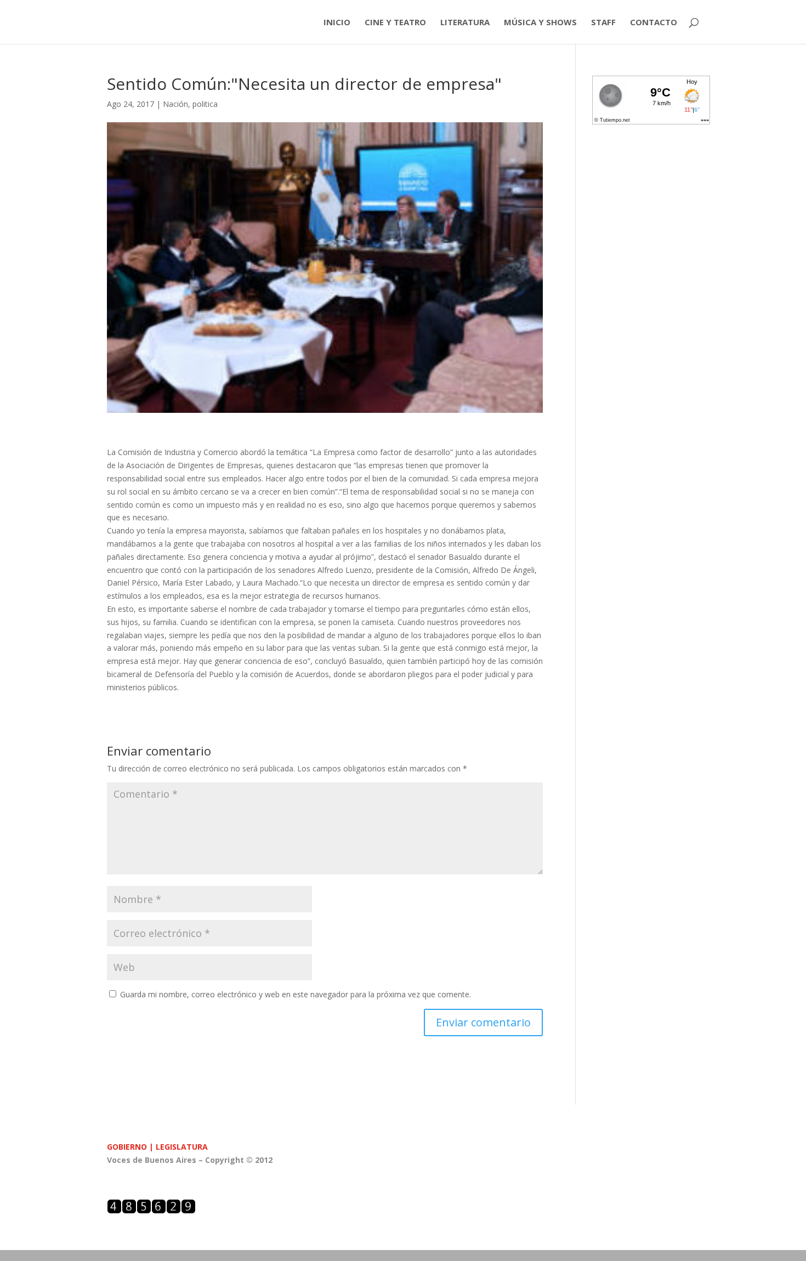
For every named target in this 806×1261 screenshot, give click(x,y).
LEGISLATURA (182, 1146)
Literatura (465, 22)
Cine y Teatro (395, 22)
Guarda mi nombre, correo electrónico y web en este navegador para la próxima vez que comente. (295, 994)
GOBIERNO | (131, 1146)
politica (205, 104)
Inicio (336, 22)
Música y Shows (540, 22)
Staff (603, 22)
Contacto (653, 22)
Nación (175, 104)
